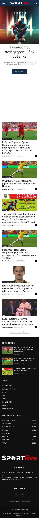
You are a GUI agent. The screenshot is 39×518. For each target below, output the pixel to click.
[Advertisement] (19, 94)
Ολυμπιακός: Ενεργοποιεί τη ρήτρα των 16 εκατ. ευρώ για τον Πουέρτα (19, 184)
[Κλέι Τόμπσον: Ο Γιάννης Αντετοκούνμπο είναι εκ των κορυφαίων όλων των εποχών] (19, 307)
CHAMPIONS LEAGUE (8, 282)
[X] (22, 495)
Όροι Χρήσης (25, 513)
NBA (4, 315)
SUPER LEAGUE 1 (7, 138)
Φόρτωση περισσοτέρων (18, 332)
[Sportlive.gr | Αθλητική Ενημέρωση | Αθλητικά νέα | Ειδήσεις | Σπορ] (19, 457)
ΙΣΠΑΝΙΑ (5, 246)
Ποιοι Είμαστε (7, 513)
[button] (36, 3)
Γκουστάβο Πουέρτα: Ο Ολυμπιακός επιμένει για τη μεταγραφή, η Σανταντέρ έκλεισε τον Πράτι (19, 254)
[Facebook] (17, 495)
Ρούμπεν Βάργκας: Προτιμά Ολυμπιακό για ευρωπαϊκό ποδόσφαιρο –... (23, 350)
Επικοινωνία (16, 513)
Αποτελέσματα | (15, 501)
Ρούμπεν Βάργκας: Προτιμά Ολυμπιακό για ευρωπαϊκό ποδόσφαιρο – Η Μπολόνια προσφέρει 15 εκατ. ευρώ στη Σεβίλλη (17, 147)
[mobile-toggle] (3, 3)
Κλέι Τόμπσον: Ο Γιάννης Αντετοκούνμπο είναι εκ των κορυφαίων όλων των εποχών (17, 322)
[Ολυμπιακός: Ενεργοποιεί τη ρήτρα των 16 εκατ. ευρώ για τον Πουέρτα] (19, 169)
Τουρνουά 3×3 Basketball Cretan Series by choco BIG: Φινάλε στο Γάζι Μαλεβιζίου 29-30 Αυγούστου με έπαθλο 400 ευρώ (18, 218)
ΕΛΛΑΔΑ (5, 210)
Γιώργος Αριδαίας (7, 225)
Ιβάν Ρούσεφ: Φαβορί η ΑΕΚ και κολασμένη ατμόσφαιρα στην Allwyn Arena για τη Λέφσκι (18, 288)
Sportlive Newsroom (8, 156)
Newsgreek (26, 501)
